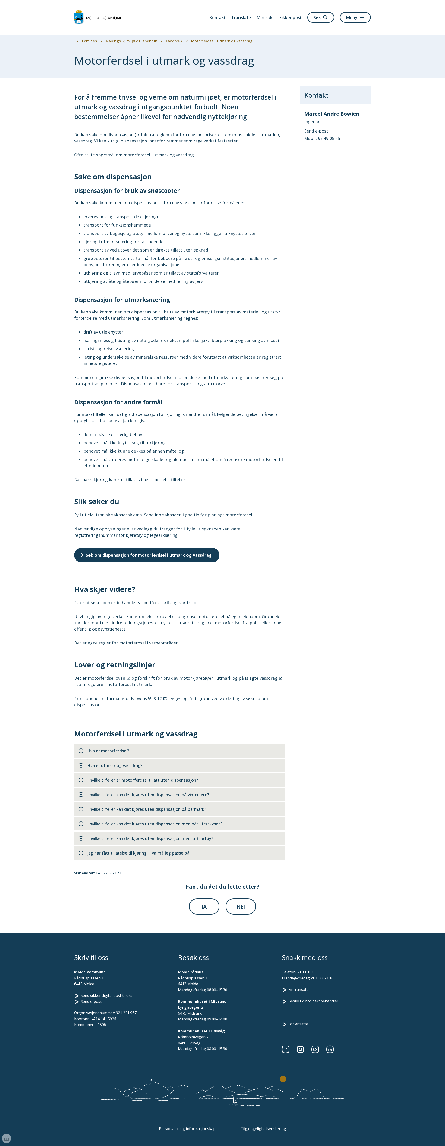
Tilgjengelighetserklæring (263, 1128)
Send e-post (91, 1001)
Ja (204, 906)
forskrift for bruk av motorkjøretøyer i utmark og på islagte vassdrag (207, 678)
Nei (241, 906)
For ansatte (298, 1023)
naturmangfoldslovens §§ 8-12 (132, 698)
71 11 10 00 (307, 972)
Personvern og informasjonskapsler (190, 1128)
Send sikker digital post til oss (106, 995)
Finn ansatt (298, 989)
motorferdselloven (106, 678)
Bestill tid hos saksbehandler (313, 1001)
